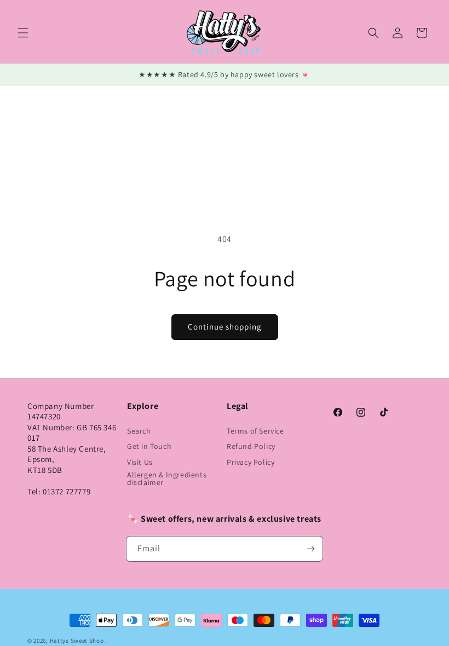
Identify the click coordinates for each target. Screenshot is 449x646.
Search (139, 430)
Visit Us (140, 462)
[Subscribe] (310, 549)
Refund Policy (251, 446)
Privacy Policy (250, 462)
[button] (23, 33)
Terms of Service (255, 430)
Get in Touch (149, 446)
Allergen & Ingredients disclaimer (166, 478)
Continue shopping (225, 326)
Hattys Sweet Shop (77, 640)
